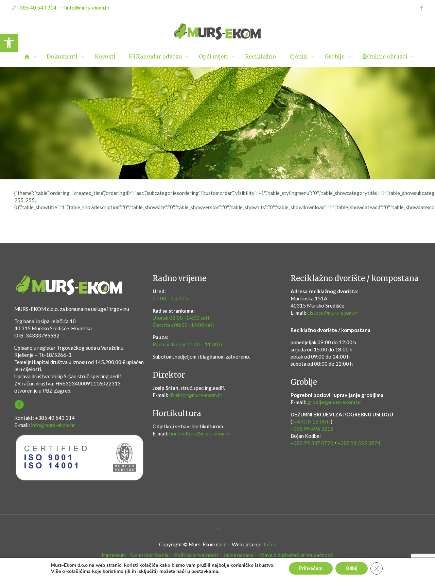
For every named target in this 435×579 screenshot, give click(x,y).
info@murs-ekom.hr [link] (88, 7)
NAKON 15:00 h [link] (311, 421)
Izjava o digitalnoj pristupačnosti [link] (296, 555)
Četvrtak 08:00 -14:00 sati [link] (183, 325)
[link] (9, 43)
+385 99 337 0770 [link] (312, 443)
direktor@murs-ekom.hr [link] (196, 395)
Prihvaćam (311, 568)
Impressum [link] (114, 555)
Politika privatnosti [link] (196, 555)
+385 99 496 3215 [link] (312, 429)
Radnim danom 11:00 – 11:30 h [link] (187, 344)
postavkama (204, 571)
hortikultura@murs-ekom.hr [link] (200, 433)
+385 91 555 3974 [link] (358, 443)
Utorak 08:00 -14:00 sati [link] (181, 318)
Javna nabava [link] (238, 555)
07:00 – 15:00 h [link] (170, 298)
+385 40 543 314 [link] (36, 7)
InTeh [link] (270, 544)
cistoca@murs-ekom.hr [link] (333, 313)
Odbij (352, 568)
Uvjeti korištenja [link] (150, 555)
